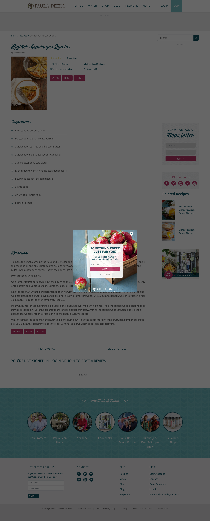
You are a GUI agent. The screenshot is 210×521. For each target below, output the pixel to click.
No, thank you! (105, 274)
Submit (105, 269)
